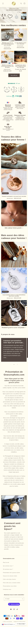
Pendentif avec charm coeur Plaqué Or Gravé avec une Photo (20, 66)
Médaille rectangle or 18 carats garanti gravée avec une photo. (7, 66)
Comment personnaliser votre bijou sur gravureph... (13, 341)
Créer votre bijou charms (9, 579)
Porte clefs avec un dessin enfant (11, 582)
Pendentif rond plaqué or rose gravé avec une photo (14, 196)
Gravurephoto (9, 621)
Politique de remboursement (19, 621)
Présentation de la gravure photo (11, 572)
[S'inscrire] (22, 599)
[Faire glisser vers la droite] (17, 364)
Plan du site (6, 562)
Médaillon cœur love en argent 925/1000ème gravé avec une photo (7, 44)
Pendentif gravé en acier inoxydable (13, 327)
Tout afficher (14, 75)
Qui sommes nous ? (8, 565)
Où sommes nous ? (8, 569)
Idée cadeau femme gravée (13, 228)
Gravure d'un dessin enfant (10, 575)
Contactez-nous (7, 589)
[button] (3, 3)
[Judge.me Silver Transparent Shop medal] (7, 90)
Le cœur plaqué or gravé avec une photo (20, 43)
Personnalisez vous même (10, 586)
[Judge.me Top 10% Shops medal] (21, 90)
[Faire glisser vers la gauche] (10, 364)
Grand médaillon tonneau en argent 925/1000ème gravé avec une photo (14, 295)
